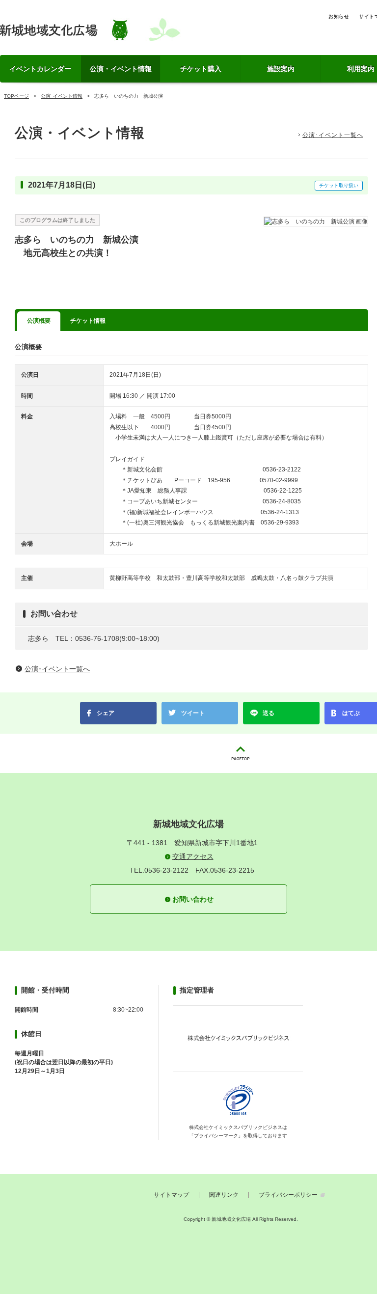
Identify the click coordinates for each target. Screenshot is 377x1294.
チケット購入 (200, 69)
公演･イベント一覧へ (332, 135)
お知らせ (338, 16)
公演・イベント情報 (121, 69)
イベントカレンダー (40, 69)
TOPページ (16, 96)
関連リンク (224, 1194)
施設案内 (281, 69)
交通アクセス (193, 856)
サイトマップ (171, 1194)
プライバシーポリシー (288, 1194)
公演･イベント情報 (61, 96)
